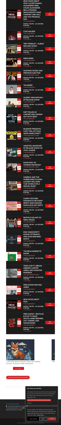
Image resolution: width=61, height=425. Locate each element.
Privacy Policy (40, 415)
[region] (41, 414)
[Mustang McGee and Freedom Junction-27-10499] (11, 78)
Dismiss (29, 403)
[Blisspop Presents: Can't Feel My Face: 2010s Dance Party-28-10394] (11, 136)
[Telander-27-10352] (11, 92)
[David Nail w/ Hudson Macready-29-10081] (11, 167)
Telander (27, 85)
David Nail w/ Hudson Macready (32, 164)
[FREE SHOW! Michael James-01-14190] (11, 293)
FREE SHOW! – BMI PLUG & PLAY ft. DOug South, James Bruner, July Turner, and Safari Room (33, 318)
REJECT (43, 418)
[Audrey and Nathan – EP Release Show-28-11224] (11, 105)
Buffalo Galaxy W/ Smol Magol (32, 218)
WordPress (41, 423)
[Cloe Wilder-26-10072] (11, 39)
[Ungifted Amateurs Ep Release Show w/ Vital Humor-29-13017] (11, 155)
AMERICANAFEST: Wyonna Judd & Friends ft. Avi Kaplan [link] (30, 361)
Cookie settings (33, 418)
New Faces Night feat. (31, 300)
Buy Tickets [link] (30, 366)
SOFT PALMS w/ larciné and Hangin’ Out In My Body (32, 114)
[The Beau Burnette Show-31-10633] (11, 259)
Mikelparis (28, 58)
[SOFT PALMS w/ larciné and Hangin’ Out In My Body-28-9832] (11, 121)
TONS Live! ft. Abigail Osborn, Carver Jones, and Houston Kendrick (32, 269)
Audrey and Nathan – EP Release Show (33, 98)
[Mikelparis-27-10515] (11, 65)
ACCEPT (52, 418)
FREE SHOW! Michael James (32, 286)
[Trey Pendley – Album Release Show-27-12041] (11, 51)
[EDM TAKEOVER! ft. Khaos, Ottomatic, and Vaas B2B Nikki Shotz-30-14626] (11, 242)
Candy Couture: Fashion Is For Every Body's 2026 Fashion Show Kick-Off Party (33, 201)
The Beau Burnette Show (32, 252)
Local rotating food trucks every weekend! (18, 377)
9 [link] (30, 335)
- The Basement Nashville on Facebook (16, 406)
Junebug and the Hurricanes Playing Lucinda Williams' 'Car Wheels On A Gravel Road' (32, 181)
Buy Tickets (50, 14)
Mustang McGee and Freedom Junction (32, 72)
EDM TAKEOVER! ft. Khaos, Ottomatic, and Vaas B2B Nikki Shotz (32, 235)
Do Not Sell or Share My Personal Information (39, 400)
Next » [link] (32, 335)
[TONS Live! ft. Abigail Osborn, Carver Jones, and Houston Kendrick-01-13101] (11, 276)
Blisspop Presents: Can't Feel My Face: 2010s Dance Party (32, 131)
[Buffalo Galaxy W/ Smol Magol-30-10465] (11, 225)
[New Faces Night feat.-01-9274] (11, 307)
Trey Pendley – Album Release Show (33, 45)
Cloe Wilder (29, 31)
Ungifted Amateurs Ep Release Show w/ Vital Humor (32, 148)
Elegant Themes (27, 423)
